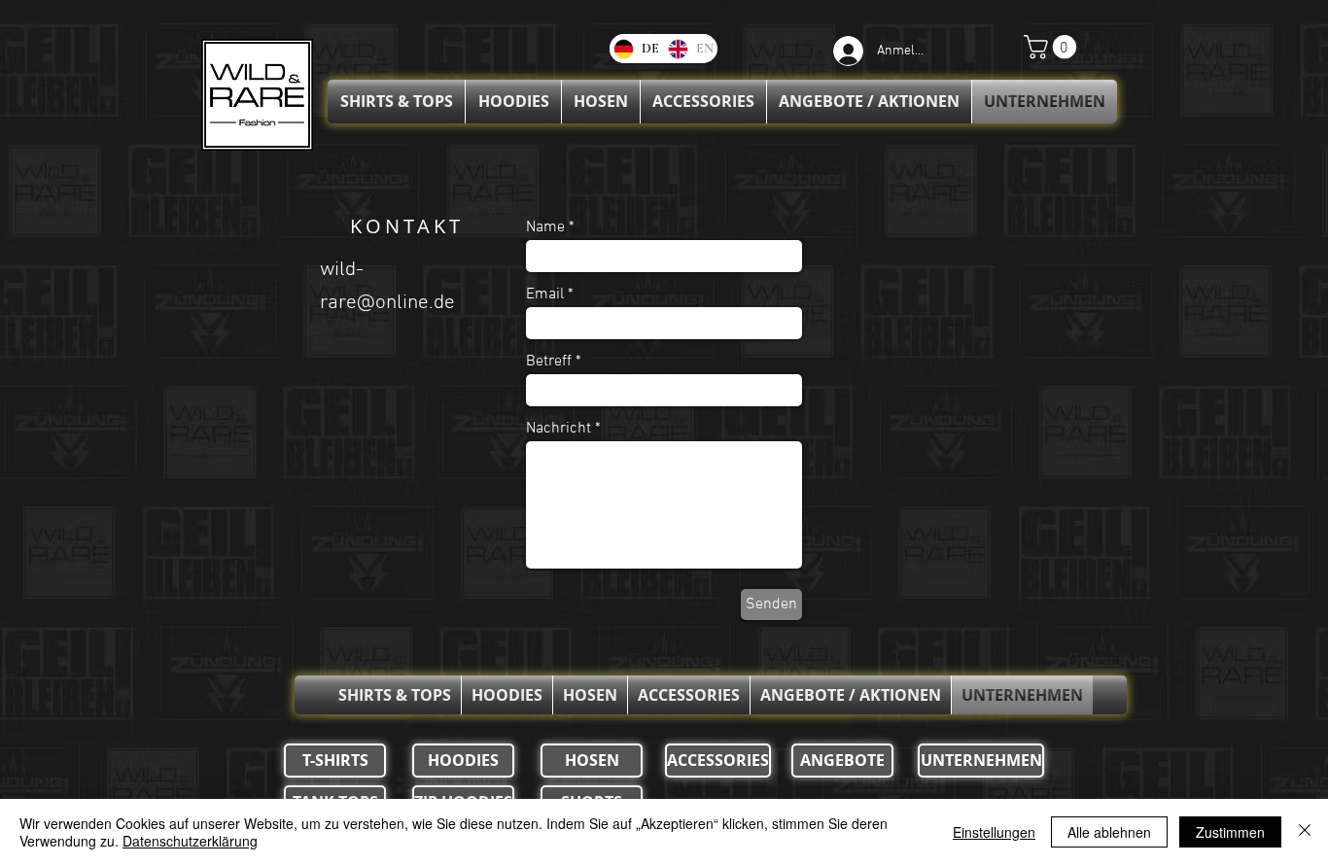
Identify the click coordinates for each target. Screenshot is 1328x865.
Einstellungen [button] (994, 832)
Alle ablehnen (1109, 832)
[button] (1053, 46)
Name (545, 227)
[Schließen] (1304, 831)
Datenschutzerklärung (190, 840)
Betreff (549, 361)
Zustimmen (1230, 832)
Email (545, 294)
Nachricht (558, 428)
